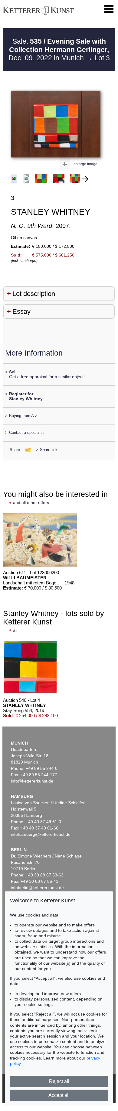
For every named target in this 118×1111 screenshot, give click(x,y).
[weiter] (85, 179)
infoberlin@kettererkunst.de (37, 887)
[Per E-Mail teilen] (26, 449)
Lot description (33, 293)
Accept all (59, 1095)
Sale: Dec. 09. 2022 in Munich (58, 49)
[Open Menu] (108, 9)
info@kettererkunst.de (32, 781)
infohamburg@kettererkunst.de (40, 834)
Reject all (59, 1081)
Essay (21, 311)
